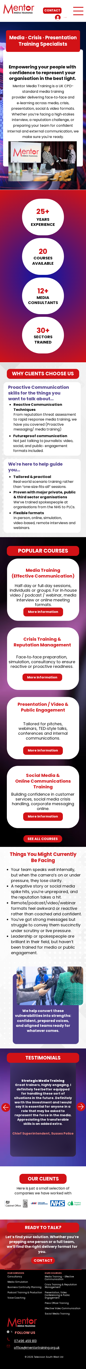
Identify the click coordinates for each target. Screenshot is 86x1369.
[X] (11, 1332)
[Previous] (5, 1107)
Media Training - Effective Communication (59, 1278)
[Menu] (78, 11)
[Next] (81, 1106)
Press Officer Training (57, 1303)
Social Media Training (57, 1313)
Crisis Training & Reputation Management (61, 1286)
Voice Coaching (16, 1297)
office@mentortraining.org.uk (37, 1347)
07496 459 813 (25, 1341)
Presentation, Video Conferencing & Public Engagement (57, 1295)
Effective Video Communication (62, 1308)
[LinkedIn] (8, 1332)
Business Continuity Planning (24, 1287)
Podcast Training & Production (24, 1292)
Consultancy (14, 1276)
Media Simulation (17, 1281)
